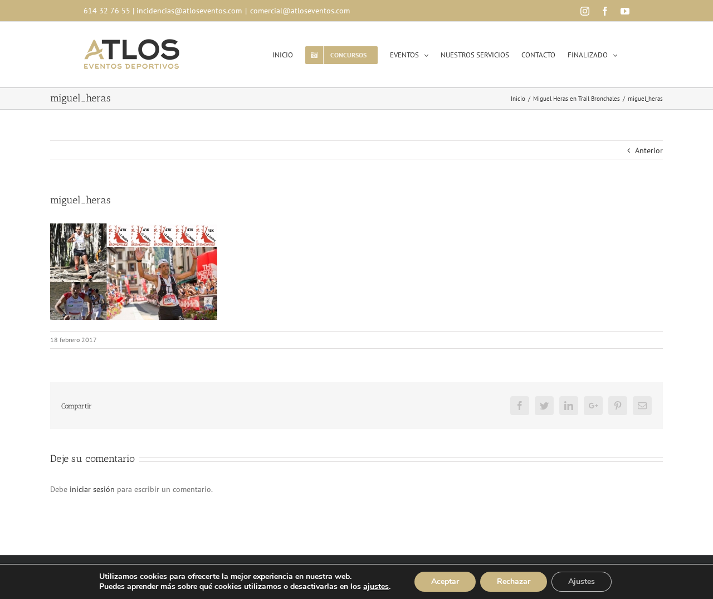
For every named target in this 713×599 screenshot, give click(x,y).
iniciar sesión (93, 489)
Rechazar (513, 581)
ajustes (376, 587)
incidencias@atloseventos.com (189, 11)
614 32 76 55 (107, 11)
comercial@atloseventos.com (300, 11)
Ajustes (581, 581)
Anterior (649, 150)
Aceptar (445, 581)
